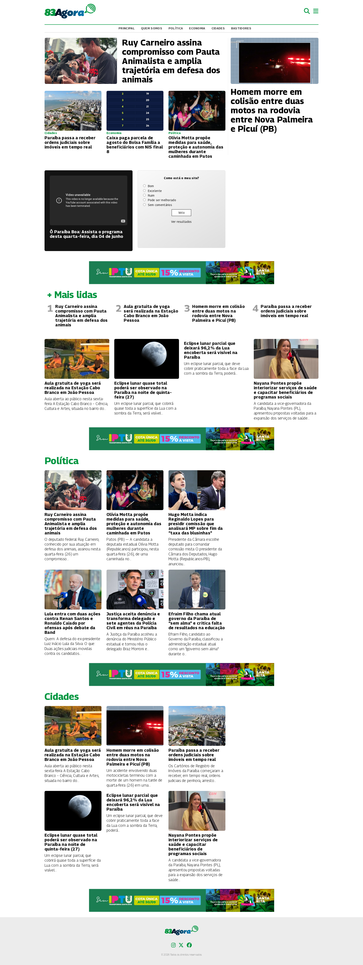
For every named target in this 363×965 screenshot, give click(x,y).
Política (175, 28)
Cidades (218, 28)
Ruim (151, 195)
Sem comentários (160, 205)
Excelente (155, 191)
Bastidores (241, 28)
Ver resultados (181, 221)
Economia (197, 28)
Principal (126, 28)
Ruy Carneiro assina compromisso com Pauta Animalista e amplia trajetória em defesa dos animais (81, 315)
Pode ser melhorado (162, 200)
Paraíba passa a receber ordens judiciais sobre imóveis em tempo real (286, 311)
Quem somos (151, 28)
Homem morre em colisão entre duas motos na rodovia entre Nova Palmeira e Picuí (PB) (218, 313)
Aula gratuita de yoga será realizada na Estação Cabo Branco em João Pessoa (151, 313)
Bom (151, 186)
